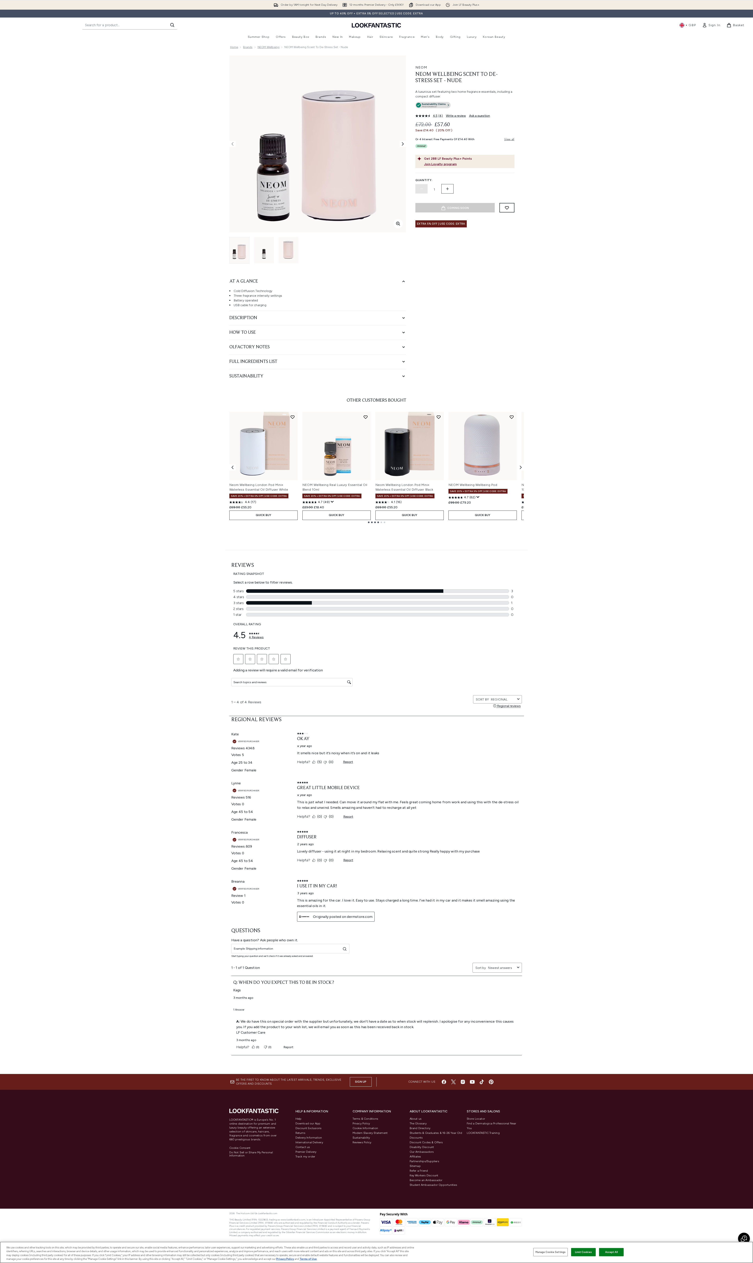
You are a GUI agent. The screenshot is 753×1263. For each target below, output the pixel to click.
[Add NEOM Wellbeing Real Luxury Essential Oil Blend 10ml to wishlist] (365, 417)
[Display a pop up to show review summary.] (332, 501)
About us (416, 1118)
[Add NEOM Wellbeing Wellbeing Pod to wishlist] (511, 417)
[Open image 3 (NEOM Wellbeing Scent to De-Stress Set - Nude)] (288, 250)
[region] (376, 1252)
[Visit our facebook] (444, 1082)
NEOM (421, 67)
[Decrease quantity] (421, 189)
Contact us (302, 1147)
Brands (247, 47)
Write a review (456, 116)
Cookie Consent (240, 1148)
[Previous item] (232, 467)
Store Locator (476, 1118)
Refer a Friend (419, 1170)
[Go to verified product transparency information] (433, 105)
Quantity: (423, 180)
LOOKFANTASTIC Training (483, 1133)
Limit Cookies (583, 1252)
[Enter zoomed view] (398, 223)
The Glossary (418, 1123)
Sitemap (415, 1166)
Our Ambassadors (422, 1152)
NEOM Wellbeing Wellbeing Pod (472, 485)
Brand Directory (420, 1128)
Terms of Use (308, 1258)
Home (234, 47)
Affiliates (415, 1156)
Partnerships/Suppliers (424, 1161)
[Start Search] (172, 25)
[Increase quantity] (447, 189)
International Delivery (309, 1142)
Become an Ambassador (426, 1180)
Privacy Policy (361, 1123)
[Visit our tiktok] (481, 1082)
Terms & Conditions (365, 1118)
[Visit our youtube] (472, 1082)
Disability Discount (422, 1147)
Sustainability (361, 1137)
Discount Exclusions (308, 1128)
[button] (464, 106)
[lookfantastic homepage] (376, 25)
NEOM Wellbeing (269, 47)
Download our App (307, 1123)
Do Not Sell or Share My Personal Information (251, 1154)
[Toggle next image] (403, 144)
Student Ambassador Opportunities (433, 1185)
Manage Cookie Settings (550, 1252)
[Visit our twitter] (453, 1082)
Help (298, 1118)
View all (509, 139)
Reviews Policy (362, 1142)
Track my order (305, 1156)
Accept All (611, 1252)
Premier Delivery (306, 1152)
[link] (711, 25)
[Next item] (521, 467)
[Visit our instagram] (463, 1082)
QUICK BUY (263, 515)
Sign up (360, 1081)
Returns (300, 1133)
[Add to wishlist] (506, 207)
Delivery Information (308, 1137)
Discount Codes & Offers (426, 1142)
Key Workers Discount (424, 1175)
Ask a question (479, 116)
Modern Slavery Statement (370, 1133)
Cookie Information (365, 1128)
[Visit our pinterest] (491, 1082)
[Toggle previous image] (232, 144)
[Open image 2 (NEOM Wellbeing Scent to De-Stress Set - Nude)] (264, 250)
